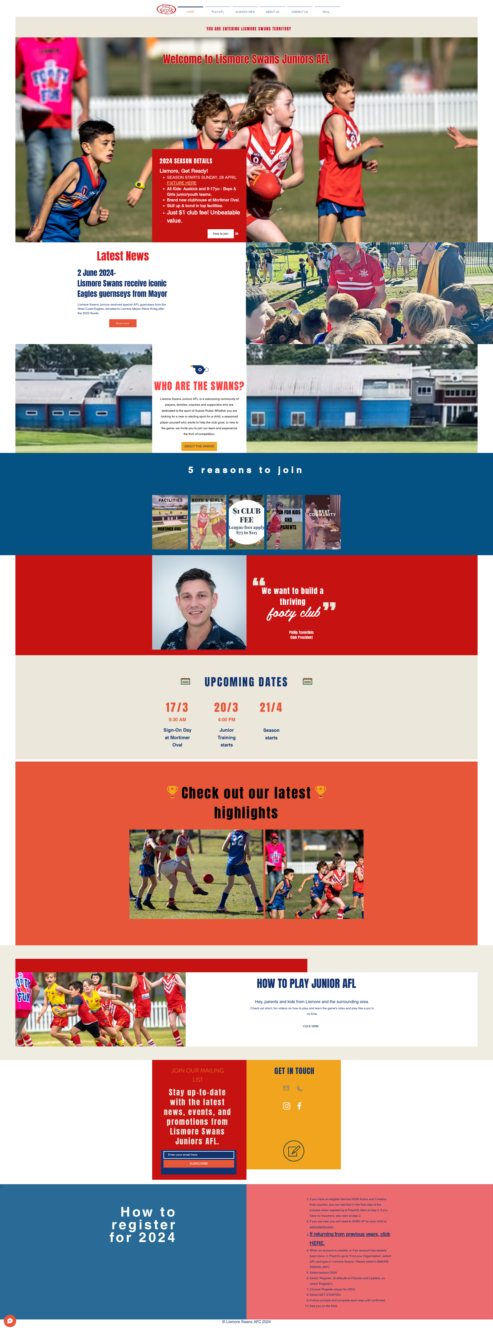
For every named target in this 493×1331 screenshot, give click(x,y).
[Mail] (286, 1088)
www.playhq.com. (322, 1227)
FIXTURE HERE (182, 183)
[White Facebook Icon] (299, 1106)
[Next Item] (357, 874)
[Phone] (299, 1089)
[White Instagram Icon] (287, 1106)
